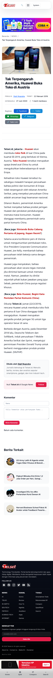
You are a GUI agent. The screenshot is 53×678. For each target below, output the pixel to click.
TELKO (4, 600)
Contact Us (13, 650)
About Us (5, 650)
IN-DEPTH (5, 604)
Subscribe (26, 639)
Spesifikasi (39, 607)
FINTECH (5, 611)
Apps (20, 615)
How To (21, 604)
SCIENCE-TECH (7, 615)
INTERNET (5, 618)
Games (21, 618)
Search (38, 611)
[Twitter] (19, 585)
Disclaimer (30, 650)
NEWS (14, 36)
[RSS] (29, 585)
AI (2, 597)
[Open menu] (28, 5)
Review (21, 600)
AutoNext (22, 611)
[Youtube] (24, 585)
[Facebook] (9, 585)
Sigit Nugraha (19, 96)
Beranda (5, 36)
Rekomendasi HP (42, 600)
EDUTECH (5, 607)
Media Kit (22, 650)
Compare (39, 604)
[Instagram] (14, 585)
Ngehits (21, 607)
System (36, 5)
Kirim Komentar (12, 423)
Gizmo (21, 597)
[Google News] (4, 585)
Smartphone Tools (42, 597)
